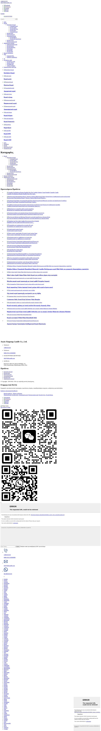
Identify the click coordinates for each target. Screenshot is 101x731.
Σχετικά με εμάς (8, 60)
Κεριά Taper (13, 27)
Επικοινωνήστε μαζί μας (10, 67)
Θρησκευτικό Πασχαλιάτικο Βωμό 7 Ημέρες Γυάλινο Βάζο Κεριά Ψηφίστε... (26, 198)
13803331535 (7, 347)
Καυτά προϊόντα (8, 393)
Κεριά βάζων (13, 37)
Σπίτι (5, 22)
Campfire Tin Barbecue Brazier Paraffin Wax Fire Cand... (21, 194)
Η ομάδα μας (10, 64)
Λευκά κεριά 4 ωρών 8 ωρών (14, 230)
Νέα (5, 54)
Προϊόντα (6, 144)
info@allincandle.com (9, 358)
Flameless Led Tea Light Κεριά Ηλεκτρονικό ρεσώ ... (20, 222)
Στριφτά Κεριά (13, 32)
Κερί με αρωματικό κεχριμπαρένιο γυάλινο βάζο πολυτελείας (22, 259)
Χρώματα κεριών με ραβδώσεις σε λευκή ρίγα (18, 239)
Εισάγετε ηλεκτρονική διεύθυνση (9, 391)
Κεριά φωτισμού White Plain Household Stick (18, 247)
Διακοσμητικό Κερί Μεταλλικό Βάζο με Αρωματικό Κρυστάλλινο (23, 255)
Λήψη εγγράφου (11, 65)
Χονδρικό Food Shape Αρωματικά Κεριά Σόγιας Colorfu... (22, 202)
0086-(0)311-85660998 (9, 353)
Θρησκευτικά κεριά (12, 41)
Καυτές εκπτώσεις (8, 53)
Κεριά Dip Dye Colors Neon (14, 251)
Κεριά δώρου (10, 46)
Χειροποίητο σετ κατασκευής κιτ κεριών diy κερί (19, 226)
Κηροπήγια (10, 48)
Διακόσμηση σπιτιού (9, 43)
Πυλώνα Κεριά (11, 34)
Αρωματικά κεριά (11, 36)
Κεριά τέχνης (10, 40)
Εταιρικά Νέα (10, 56)
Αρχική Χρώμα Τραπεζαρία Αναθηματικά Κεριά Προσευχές (22, 243)
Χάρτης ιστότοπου (17, 393)
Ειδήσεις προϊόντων (12, 57)
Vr (4, 58)
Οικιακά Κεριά (14, 26)
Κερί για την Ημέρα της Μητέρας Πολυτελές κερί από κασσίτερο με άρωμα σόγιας (28, 218)
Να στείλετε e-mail (5, 407)
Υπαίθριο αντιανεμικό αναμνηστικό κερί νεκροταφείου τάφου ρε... (23, 206)
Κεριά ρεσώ (10, 33)
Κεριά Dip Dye (14, 29)
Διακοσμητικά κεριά (12, 44)
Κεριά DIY (10, 50)
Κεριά (5, 23)
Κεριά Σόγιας (49, 395)
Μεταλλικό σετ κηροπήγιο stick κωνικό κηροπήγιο (19, 210)
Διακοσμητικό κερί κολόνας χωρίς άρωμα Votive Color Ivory (22, 263)
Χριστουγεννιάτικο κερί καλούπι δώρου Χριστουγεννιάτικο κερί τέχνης (25, 214)
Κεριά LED (10, 51)
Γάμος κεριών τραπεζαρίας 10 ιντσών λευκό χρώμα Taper (21, 234)
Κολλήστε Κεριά (11, 24)
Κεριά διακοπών (11, 47)
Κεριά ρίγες (13, 30)
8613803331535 (8, 573)
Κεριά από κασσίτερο (15, 39)
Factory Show (10, 63)
